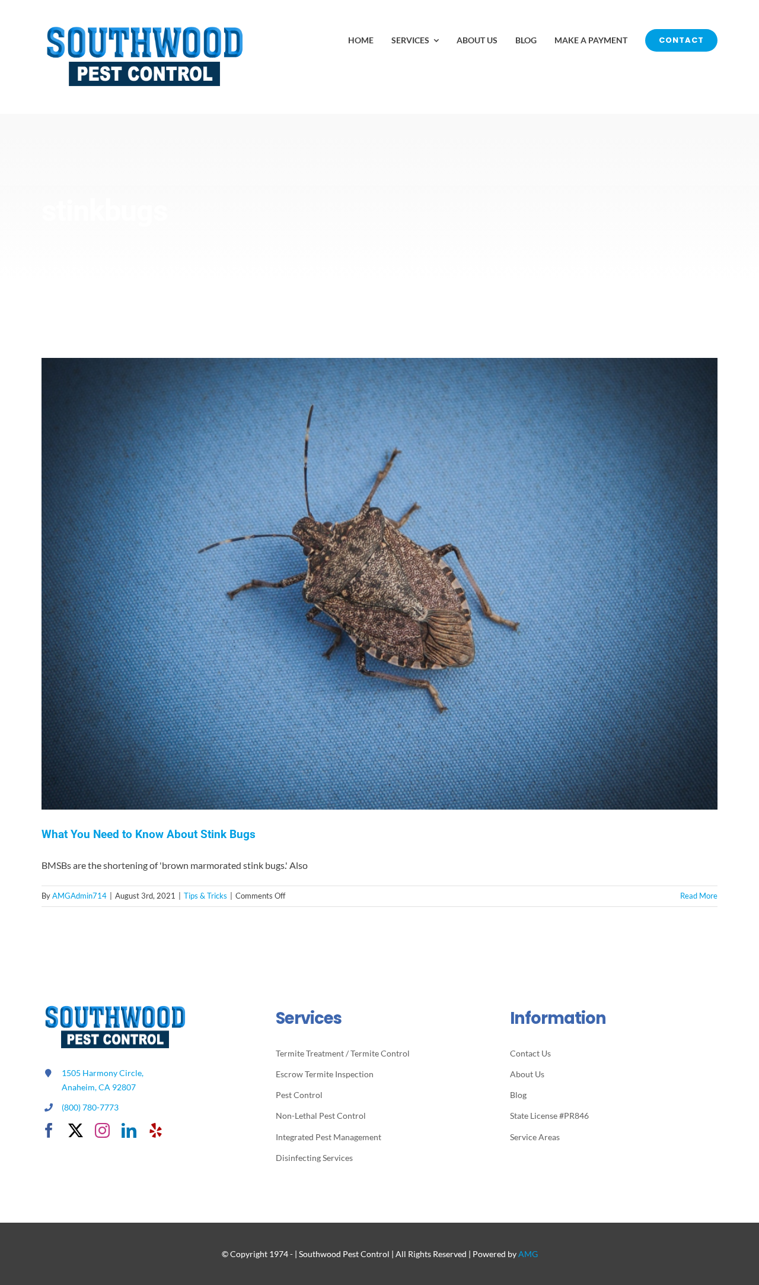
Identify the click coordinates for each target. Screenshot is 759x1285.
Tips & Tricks (205, 895)
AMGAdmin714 (79, 895)
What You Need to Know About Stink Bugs (149, 834)
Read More (698, 895)
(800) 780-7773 (90, 1107)
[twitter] (75, 1130)
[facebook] (49, 1130)
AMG (528, 1254)
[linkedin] (129, 1130)
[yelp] (155, 1130)
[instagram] (102, 1130)
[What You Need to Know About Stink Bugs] (379, 583)
